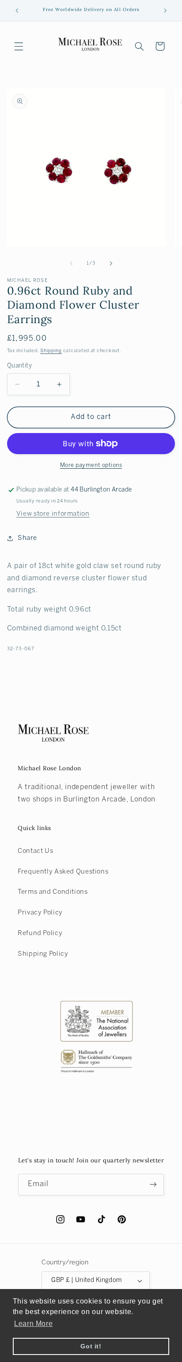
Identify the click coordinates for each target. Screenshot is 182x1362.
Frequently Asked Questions (63, 872)
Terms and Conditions (53, 892)
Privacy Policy (40, 913)
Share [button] (27, 538)
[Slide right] (111, 263)
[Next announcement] (165, 10)
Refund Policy (40, 933)
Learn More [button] (33, 1323)
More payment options (91, 465)
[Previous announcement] (17, 10)
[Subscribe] (153, 1184)
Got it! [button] (90, 1346)
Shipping (51, 351)
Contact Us (35, 851)
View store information (53, 514)
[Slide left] (71, 263)
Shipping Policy (43, 954)
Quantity (19, 366)
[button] (18, 46)
